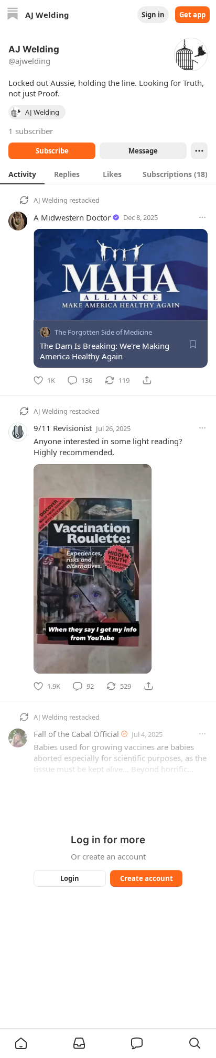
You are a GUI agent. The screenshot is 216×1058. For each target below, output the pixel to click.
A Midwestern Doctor (72, 217)
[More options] (202, 217)
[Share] (147, 380)
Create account (146, 878)
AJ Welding (51, 200)
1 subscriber (30, 131)
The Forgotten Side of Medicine (103, 332)
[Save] (193, 344)
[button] (21, 1043)
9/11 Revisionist (63, 428)
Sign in (153, 14)
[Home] (12, 15)
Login (69, 878)
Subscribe (52, 151)
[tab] (22, 173)
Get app (192, 14)
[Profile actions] (199, 150)
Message (143, 151)
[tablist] (108, 173)
